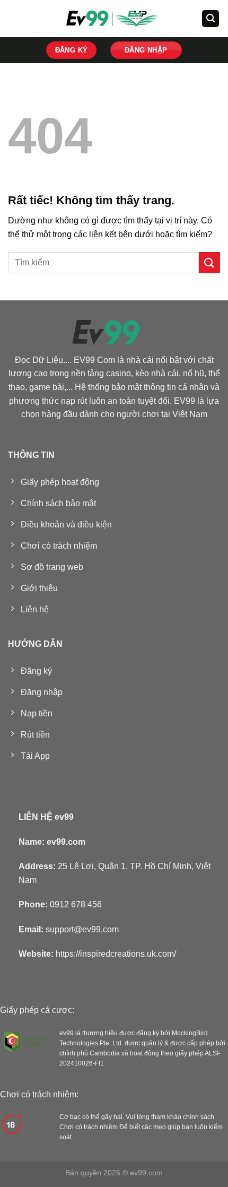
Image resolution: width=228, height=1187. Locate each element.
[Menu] (14, 18)
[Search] (210, 19)
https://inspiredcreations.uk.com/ (116, 953)
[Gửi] (209, 262)
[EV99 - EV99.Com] (114, 18)
